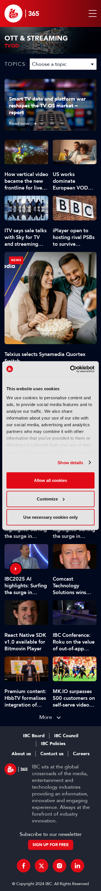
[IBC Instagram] (59, 865)
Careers (81, 754)
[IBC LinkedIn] (77, 865)
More (45, 717)
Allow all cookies (50, 480)
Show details (70, 462)
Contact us (51, 754)
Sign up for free (51, 844)
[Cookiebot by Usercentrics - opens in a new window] (71, 369)
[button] (91, 13)
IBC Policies (53, 744)
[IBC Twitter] (41, 865)
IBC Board (34, 736)
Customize (47, 498)
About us (21, 754)
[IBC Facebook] (23, 865)
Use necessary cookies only (50, 517)
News (16, 260)
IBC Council (66, 736)
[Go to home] (21, 13)
